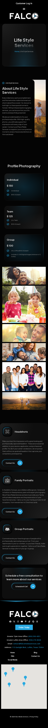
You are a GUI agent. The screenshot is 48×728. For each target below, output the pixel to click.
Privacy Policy (34, 717)
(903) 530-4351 (34, 636)
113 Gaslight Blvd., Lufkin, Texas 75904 (28, 647)
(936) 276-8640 (35, 640)
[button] (24, 9)
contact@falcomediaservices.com (26, 643)
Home (17, 51)
